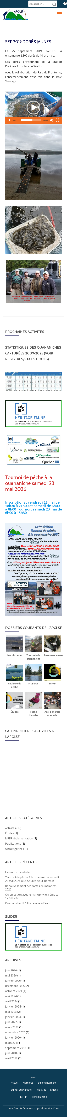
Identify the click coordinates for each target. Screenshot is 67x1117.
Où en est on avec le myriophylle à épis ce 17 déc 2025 (31, 896)
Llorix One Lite (15, 1108)
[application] (33, 108)
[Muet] (52, 120)
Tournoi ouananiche (20, 1089)
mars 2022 (12, 1027)
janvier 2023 (13, 1017)
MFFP (23, 1096)
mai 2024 (11, 996)
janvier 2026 (13, 981)
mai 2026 (11, 975)
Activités (10, 828)
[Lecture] (9, 120)
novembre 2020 (15, 1032)
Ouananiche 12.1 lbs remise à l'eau (27, 903)
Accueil (15, 1082)
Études (9, 833)
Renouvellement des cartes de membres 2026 (31, 887)
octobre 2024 (13, 991)
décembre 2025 (15, 986)
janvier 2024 (13, 1006)
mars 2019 (12, 1043)
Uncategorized (14, 849)
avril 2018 (11, 1058)
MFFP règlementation (19, 838)
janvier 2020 (13, 1037)
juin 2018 (11, 1053)
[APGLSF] (16, 14)
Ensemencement (46, 1082)
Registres (41, 1089)
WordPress (53, 1108)
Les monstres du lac (18, 872)
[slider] (31, 120)
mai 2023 (11, 1012)
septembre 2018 (15, 1048)
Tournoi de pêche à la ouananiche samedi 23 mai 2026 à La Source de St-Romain (32, 879)
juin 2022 (11, 1022)
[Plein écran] (57, 120)
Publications (13, 843)
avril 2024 (11, 1001)
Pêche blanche (39, 1096)
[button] (33, 107)
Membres (28, 1082)
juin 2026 (11, 970)
